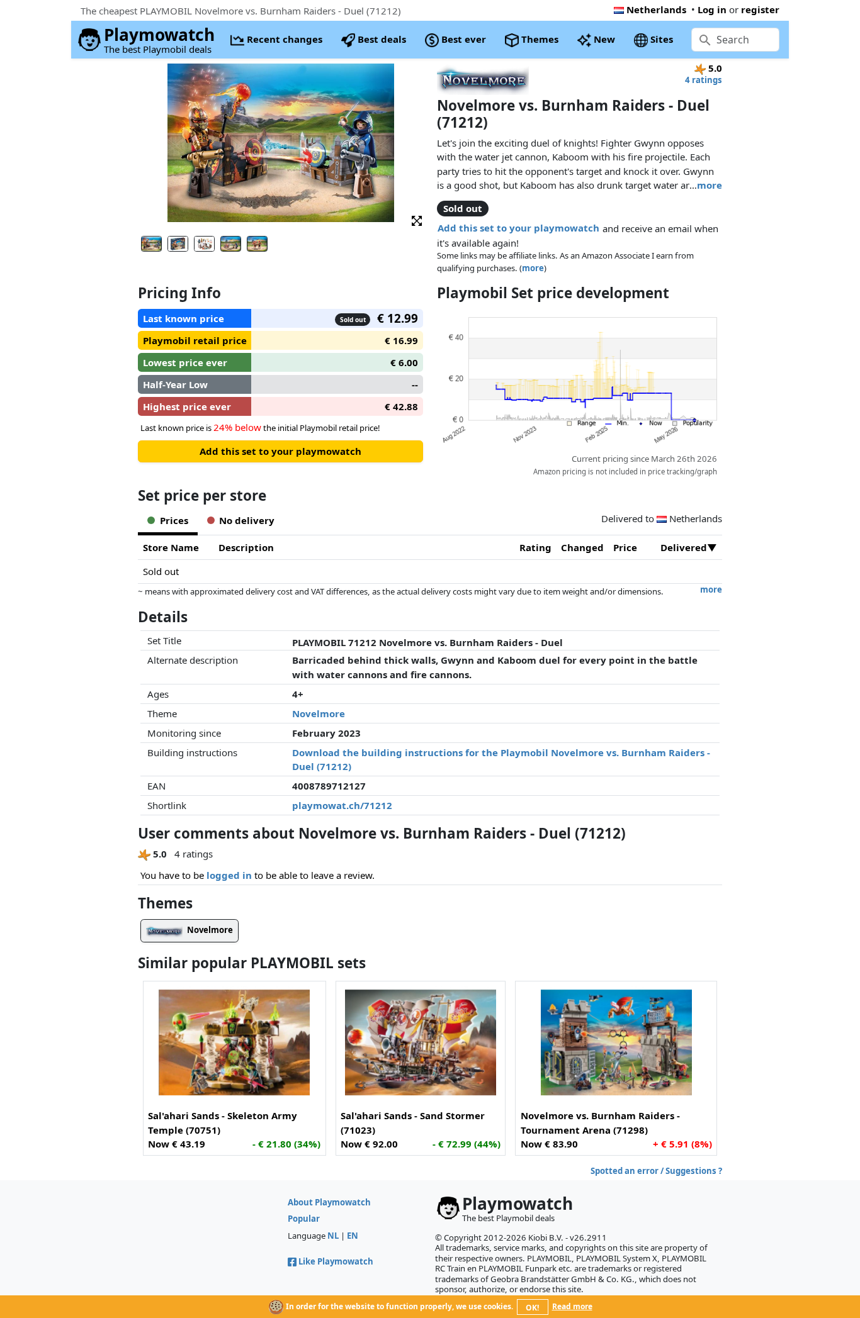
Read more (572, 1306)
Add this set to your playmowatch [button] (518, 227)
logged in (229, 875)
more (709, 185)
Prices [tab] (174, 520)
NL (333, 1235)
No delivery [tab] (246, 520)
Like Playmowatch (335, 1261)
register (760, 9)
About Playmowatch (329, 1202)
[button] (417, 220)
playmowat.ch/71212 (342, 805)
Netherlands (656, 9)
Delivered (683, 547)
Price (625, 547)
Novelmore (318, 713)
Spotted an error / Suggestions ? (656, 1170)
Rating (535, 547)
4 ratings (703, 80)
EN (352, 1235)
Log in (712, 9)
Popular (304, 1218)
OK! (532, 1307)
